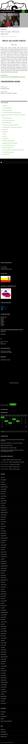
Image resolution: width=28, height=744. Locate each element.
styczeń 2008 (3, 649)
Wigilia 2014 (17, 81)
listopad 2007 (3, 654)
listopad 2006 (3, 680)
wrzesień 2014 (4, 540)
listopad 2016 (3, 484)
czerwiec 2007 (4, 666)
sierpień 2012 (3, 570)
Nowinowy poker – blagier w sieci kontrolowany (12, 127)
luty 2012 (2, 572)
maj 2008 (2, 640)
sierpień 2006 (3, 687)
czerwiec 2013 (4, 556)
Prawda (4, 134)
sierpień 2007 (3, 661)
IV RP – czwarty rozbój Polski (8, 120)
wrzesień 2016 (4, 489)
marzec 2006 (3, 698)
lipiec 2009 (3, 619)
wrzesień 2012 (4, 568)
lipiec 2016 (3, 493)
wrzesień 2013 (4, 554)
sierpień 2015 (3, 517)
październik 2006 (4, 682)
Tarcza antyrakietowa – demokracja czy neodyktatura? (13, 149)
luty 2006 (2, 701)
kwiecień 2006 (4, 696)
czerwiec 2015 (4, 521)
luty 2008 (2, 647)
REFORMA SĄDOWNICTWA (8, 140)
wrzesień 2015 (4, 514)
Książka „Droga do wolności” (6, 445)
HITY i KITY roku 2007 (7, 118)
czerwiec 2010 (4, 600)
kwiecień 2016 (4, 500)
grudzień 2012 (3, 561)
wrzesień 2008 (4, 631)
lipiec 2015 (3, 519)
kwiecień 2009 (4, 626)
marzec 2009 (3, 628)
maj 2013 (2, 558)
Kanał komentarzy (4, 734)
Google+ (2, 325)
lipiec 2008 (3, 635)
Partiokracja (5, 131)
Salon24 (2, 319)
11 (14, 419)
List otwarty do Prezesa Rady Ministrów (11, 124)
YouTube (2, 324)
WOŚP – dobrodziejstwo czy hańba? (16, 462)
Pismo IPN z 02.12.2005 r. (6, 351)
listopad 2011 (3, 577)
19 (17, 421)
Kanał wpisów (3, 731)
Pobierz (13, 404)
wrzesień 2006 (4, 684)
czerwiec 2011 (4, 584)
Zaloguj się (3, 729)
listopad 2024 (3, 479)
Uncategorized (4, 716)
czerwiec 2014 (4, 545)
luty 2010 (2, 607)
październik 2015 (4, 512)
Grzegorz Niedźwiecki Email (6, 269)
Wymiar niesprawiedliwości (6, 721)
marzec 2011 (3, 586)
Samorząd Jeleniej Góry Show (9, 145)
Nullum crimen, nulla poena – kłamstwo (9, 92)
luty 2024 (2, 482)
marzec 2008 (3, 645)
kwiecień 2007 (4, 670)
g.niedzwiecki (13, 36)
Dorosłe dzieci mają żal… (8, 110)
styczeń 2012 (3, 575)
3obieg (2, 320)
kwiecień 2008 (4, 642)
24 (10, 422)
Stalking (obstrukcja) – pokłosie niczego (8, 447)
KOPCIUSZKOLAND (7, 122)
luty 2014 (2, 549)
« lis (1, 426)
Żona (2, 342)
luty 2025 (2, 477)
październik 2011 (4, 579)
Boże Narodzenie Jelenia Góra (7, 81)
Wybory (2, 718)
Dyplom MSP (3, 343)
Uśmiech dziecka (6, 154)
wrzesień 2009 (4, 614)
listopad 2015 (3, 510)
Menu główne (26, 11)
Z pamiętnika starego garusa (8, 152)
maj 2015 (2, 524)
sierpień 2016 (3, 491)
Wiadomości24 (4, 317)
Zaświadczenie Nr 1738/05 (6, 352)
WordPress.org (4, 736)
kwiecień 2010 (4, 605)
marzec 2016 (3, 503)
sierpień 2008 (3, 633)
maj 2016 (2, 498)
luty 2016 (2, 505)
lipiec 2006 (3, 689)
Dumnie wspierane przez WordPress (7, 742)
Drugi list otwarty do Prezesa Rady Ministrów (12, 112)
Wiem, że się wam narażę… (14, 466)
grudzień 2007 (3, 652)
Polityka (2, 714)
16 (6, 421)
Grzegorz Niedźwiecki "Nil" (8, 11)
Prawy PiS (5, 136)
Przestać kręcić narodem (15, 464)
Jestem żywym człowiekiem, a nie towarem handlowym (12, 443)
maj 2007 (2, 668)
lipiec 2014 (3, 542)
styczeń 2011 (3, 591)
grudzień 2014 (3, 533)
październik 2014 (4, 538)
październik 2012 (4, 565)
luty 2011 (2, 589)
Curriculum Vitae (4, 341)
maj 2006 (2, 694)
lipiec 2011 (3, 582)
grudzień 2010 (3, 593)
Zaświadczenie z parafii (5, 359)
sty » (26, 426)
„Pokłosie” (5, 105)
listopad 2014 (3, 535)
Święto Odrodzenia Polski (8, 147)
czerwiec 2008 (4, 638)
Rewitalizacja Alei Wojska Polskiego (10, 143)
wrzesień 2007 (4, 659)
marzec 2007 (3, 673)
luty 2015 (2, 528)
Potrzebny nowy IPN (5, 87)
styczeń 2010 (3, 610)
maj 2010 (2, 603)
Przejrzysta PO (6, 138)
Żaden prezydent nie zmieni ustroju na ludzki (12, 459)
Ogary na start (5, 129)
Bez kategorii (4, 29)
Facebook (3, 321)
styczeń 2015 (3, 531)
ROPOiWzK (3, 334)
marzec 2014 (3, 547)
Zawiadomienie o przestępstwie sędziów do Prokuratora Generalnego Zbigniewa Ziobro (12, 450)
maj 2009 (2, 624)
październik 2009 (4, 612)
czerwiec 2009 (4, 621)
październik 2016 (4, 486)
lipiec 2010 (3, 598)
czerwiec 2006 (4, 691)
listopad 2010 (3, 596)
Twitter (2, 322)
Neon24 (2, 318)
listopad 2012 (3, 563)
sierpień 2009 (3, 617)
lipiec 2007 (3, 663)
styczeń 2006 (3, 703)
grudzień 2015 (3, 507)
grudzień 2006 (3, 677)
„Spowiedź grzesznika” (7, 107)
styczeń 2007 (3, 675)
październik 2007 (4, 656)
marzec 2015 (3, 526)
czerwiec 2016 (4, 496)
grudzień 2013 (3, 552)
